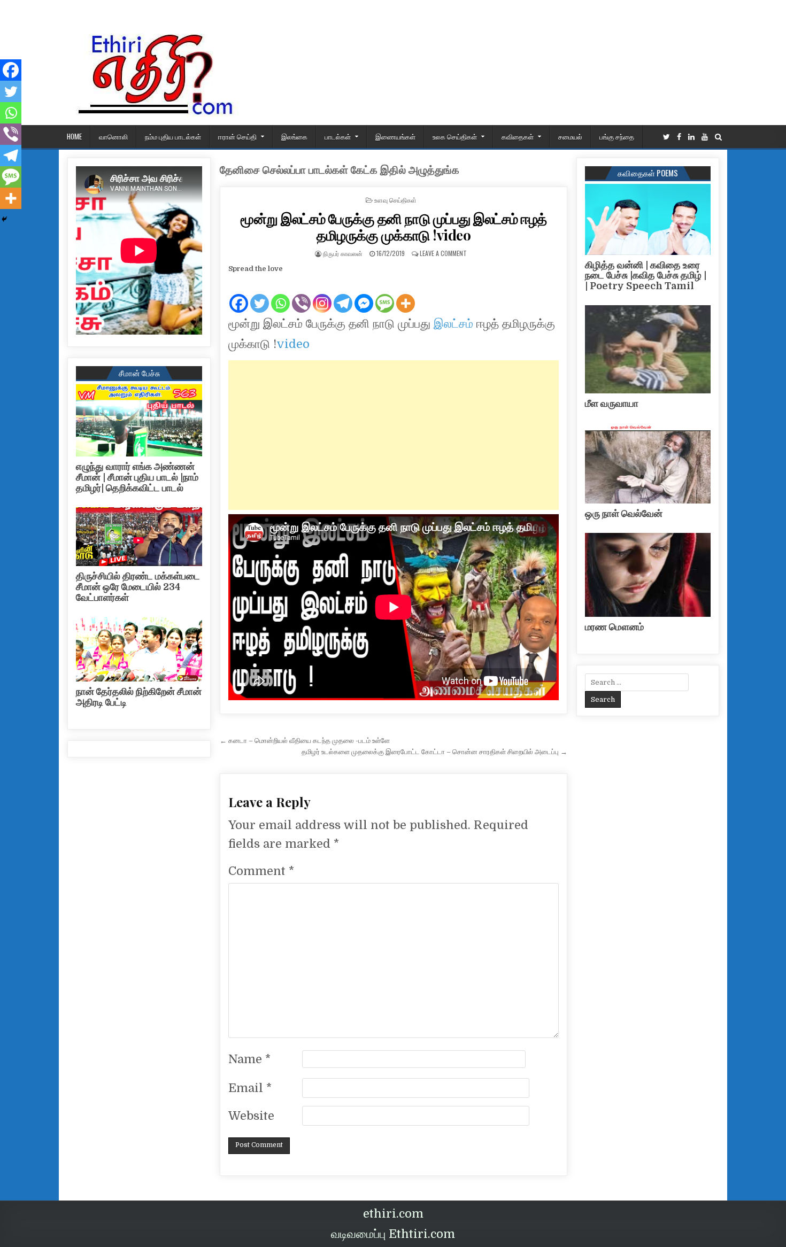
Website (251, 1115)
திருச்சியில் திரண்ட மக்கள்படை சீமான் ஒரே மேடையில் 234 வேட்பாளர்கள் (138, 587)
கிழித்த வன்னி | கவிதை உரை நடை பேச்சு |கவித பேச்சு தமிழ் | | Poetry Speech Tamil (645, 276)
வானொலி (113, 136)
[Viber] (301, 294)
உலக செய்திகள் (455, 136)
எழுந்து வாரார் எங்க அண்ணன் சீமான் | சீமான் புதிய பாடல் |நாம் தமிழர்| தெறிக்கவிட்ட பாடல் (137, 477)
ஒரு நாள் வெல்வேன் (623, 513)
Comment (261, 871)
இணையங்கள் (395, 136)
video (293, 344)
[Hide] (4, 219)
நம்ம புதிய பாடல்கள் (173, 136)
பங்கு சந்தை (616, 136)
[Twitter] (666, 137)
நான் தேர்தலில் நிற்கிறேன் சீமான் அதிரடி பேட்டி (139, 697)
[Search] (718, 137)
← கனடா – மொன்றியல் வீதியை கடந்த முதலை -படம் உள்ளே (305, 741)
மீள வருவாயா (611, 403)
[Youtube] (705, 137)
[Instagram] (322, 294)
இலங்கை (294, 136)
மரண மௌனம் (614, 627)
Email (250, 1088)
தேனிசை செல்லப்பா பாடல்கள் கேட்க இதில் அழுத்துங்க (339, 170)
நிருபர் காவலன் (343, 253)
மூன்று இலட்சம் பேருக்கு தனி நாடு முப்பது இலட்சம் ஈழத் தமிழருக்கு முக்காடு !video (394, 226)
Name (249, 1059)
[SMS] (384, 294)
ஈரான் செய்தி (237, 136)
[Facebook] (679, 137)
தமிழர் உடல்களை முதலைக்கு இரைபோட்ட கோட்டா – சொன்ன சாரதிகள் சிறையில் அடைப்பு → (434, 752)
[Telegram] (343, 294)
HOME (74, 136)
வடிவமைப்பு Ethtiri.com (393, 1234)
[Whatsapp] (280, 294)
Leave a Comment (443, 253)
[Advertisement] (393, 435)
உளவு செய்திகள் (395, 199)
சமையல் (570, 136)
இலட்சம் (453, 323)
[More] (405, 294)
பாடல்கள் (338, 136)
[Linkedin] (691, 137)
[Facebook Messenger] (364, 294)
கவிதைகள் (518, 136)
